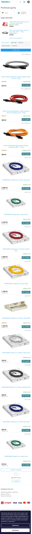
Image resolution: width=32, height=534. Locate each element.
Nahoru (16, 481)
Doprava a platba (5, 494)
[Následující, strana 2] (16, 474)
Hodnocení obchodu (6, 496)
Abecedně (14, 45)
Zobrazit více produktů (15, 38)
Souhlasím (15, 530)
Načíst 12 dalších (16, 470)
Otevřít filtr (16, 50)
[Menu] (28, 1)
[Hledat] (20, 1)
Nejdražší (20, 42)
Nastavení (15, 525)
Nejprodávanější (6, 45)
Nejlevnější (14, 42)
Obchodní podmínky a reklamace (9, 492)
